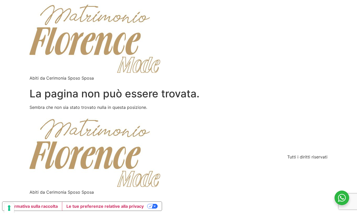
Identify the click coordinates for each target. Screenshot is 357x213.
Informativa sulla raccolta (32, 206)
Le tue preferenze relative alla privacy (105, 206)
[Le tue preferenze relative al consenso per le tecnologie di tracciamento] (9, 208)
